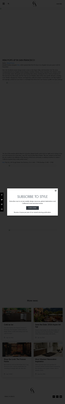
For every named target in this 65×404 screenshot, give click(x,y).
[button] (55, 190)
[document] (32, 202)
